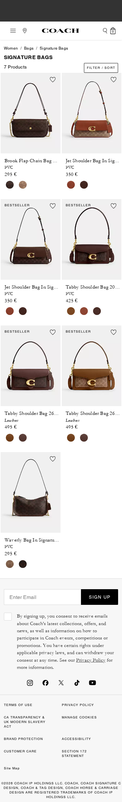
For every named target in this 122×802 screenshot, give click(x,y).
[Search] (105, 31)
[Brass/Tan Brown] (71, 311)
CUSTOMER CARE (20, 751)
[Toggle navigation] (11, 31)
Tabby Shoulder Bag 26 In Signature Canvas (51, 413)
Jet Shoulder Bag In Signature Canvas (44, 287)
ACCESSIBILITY (76, 739)
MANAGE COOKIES (79, 717)
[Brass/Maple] (10, 185)
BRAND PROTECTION (23, 739)
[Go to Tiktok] (77, 682)
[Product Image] (31, 111)
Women (11, 48)
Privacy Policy (90, 660)
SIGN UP (99, 597)
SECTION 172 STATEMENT (74, 753)
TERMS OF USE (18, 705)
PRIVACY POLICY (78, 705)
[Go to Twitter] (61, 682)
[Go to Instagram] (30, 682)
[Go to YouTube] (92, 682)
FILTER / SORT (101, 68)
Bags (29, 48)
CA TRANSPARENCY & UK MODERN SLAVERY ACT (25, 722)
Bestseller (17, 205)
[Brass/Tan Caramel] (23, 185)
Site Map (12, 768)
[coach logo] (60, 30)
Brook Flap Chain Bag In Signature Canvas (50, 161)
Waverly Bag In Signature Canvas (40, 540)
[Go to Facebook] (45, 682)
